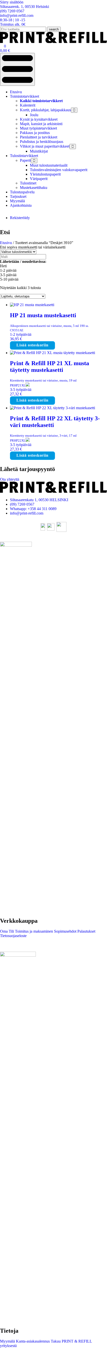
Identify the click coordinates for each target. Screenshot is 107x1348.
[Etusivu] (53, 42)
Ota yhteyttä (9, 479)
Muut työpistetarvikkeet (38, 128)
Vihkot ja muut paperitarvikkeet (44, 146)
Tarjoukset (18, 196)
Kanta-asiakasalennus (32, 1341)
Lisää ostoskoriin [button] (32, 345)
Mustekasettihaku (33, 187)
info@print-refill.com (26, 513)
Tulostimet (28, 183)
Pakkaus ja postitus (35, 133)
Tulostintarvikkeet (24, 156)
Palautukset (85, 931)
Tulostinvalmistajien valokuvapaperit (58, 170)
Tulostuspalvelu (22, 192)
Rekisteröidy (20, 218)
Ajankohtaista (21, 205)
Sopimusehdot (64, 931)
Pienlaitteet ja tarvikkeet (38, 137)
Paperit (25, 160)
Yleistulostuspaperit (45, 174)
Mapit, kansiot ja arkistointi (41, 124)
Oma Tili (7, 931)
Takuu (55, 1341)
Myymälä (17, 201)
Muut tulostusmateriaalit (48, 165)
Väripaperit (39, 179)
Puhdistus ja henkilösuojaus (41, 141)
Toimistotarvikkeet (24, 96)
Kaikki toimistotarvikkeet (41, 101)
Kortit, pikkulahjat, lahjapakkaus (45, 110)
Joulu (34, 115)
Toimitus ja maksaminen (33, 931)
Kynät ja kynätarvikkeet (38, 119)
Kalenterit (27, 105)
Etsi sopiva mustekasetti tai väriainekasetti (32, 247)
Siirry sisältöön (11, 2)
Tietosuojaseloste (13, 936)
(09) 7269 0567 (22, 504)
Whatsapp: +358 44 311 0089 (33, 509)
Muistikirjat (39, 151)
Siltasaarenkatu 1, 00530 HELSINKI (39, 500)
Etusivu (16, 92)
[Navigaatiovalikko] (17, 69)
